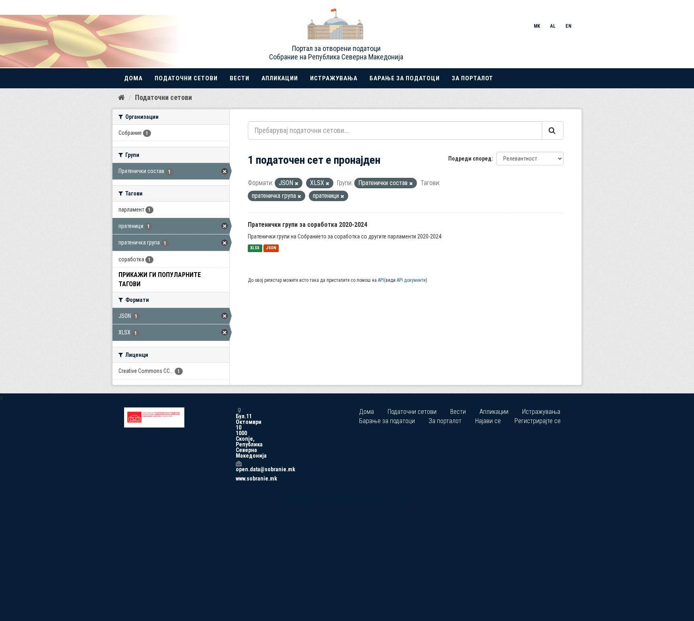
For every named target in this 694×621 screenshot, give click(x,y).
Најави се (488, 421)
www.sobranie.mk (238, 478)
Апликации (279, 78)
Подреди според (470, 158)
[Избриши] (296, 183)
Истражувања (333, 78)
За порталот (472, 78)
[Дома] (121, 97)
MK (537, 26)
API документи (411, 280)
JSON (271, 248)
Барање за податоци (404, 78)
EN (568, 26)
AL (552, 26)
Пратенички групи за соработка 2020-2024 (307, 224)
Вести (239, 78)
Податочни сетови (186, 78)
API (381, 280)
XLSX (254, 248)
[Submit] (552, 130)
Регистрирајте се (537, 421)
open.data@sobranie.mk (238, 469)
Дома (133, 78)
